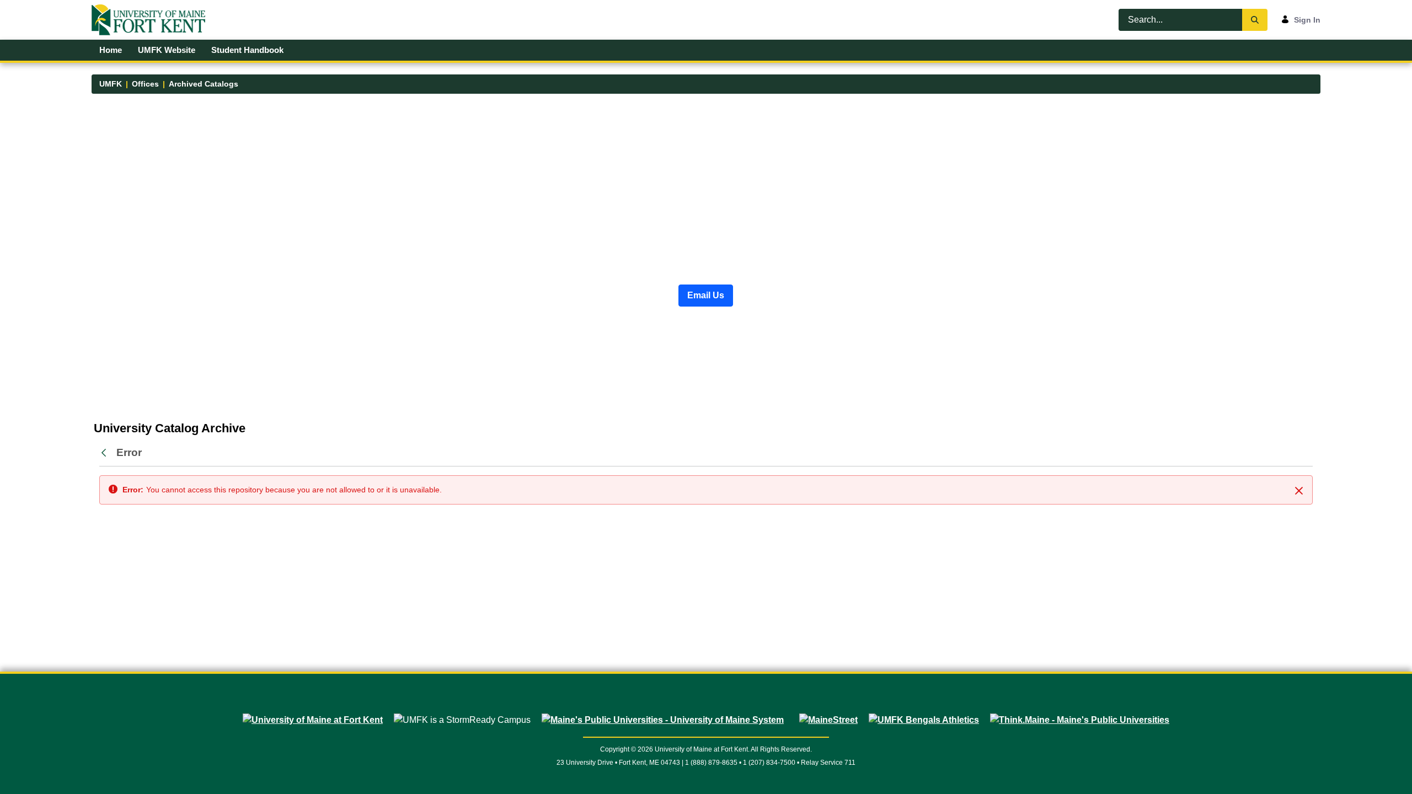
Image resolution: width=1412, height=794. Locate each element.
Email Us (705, 295)
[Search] (1255, 20)
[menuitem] (111, 50)
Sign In (1307, 19)
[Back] (106, 453)
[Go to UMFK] (153, 19)
